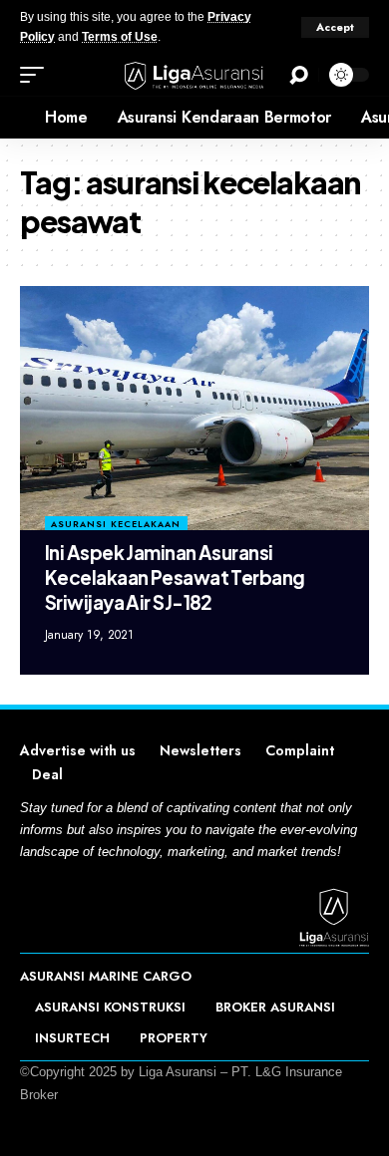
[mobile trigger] (37, 75)
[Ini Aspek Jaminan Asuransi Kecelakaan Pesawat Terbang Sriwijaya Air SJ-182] (194, 408)
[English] (15, 118)
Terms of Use (120, 37)
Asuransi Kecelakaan (116, 523)
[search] (298, 75)
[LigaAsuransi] (194, 75)
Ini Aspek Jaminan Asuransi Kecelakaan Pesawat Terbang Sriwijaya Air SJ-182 (174, 576)
